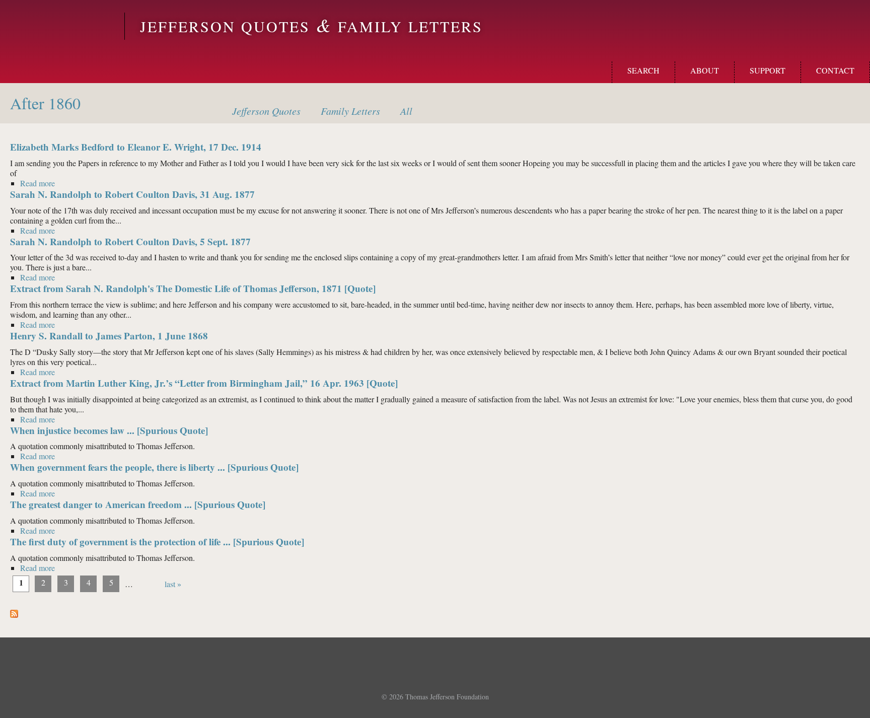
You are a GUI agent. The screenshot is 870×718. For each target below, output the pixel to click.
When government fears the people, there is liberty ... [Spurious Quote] (154, 467)
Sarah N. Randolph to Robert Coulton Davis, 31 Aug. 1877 (132, 194)
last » (173, 584)
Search (643, 70)
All (406, 110)
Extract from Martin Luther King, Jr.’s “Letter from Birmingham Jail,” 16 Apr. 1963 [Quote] (204, 383)
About (704, 70)
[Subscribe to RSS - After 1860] (14, 614)
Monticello (61, 26)
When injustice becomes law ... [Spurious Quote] (109, 430)
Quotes (266, 110)
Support (767, 70)
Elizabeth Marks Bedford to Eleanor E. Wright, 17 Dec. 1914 (135, 147)
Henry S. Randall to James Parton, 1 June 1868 (109, 335)
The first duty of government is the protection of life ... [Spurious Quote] (157, 541)
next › (149, 584)
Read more (37, 183)
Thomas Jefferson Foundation (447, 696)
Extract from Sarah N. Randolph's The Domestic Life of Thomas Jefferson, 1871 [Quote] (193, 288)
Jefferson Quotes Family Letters (311, 26)
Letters (350, 110)
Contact (835, 70)
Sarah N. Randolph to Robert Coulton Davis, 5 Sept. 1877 (130, 241)
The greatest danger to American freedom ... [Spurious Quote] (137, 504)
